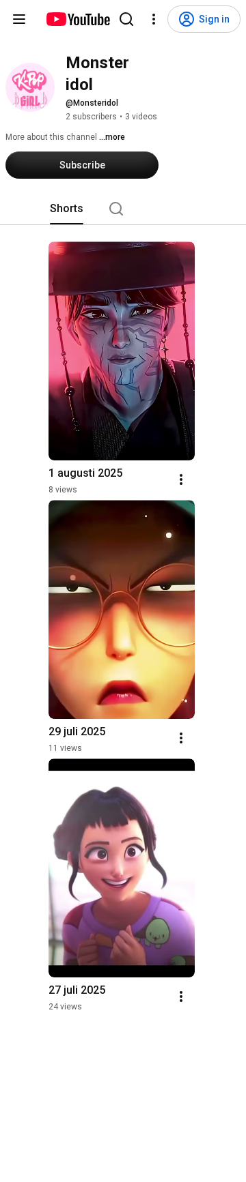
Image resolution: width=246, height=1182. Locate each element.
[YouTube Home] (78, 19)
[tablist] (123, 208)
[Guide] (19, 19)
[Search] (126, 19)
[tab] (66, 208)
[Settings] (154, 19)
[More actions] (181, 479)
